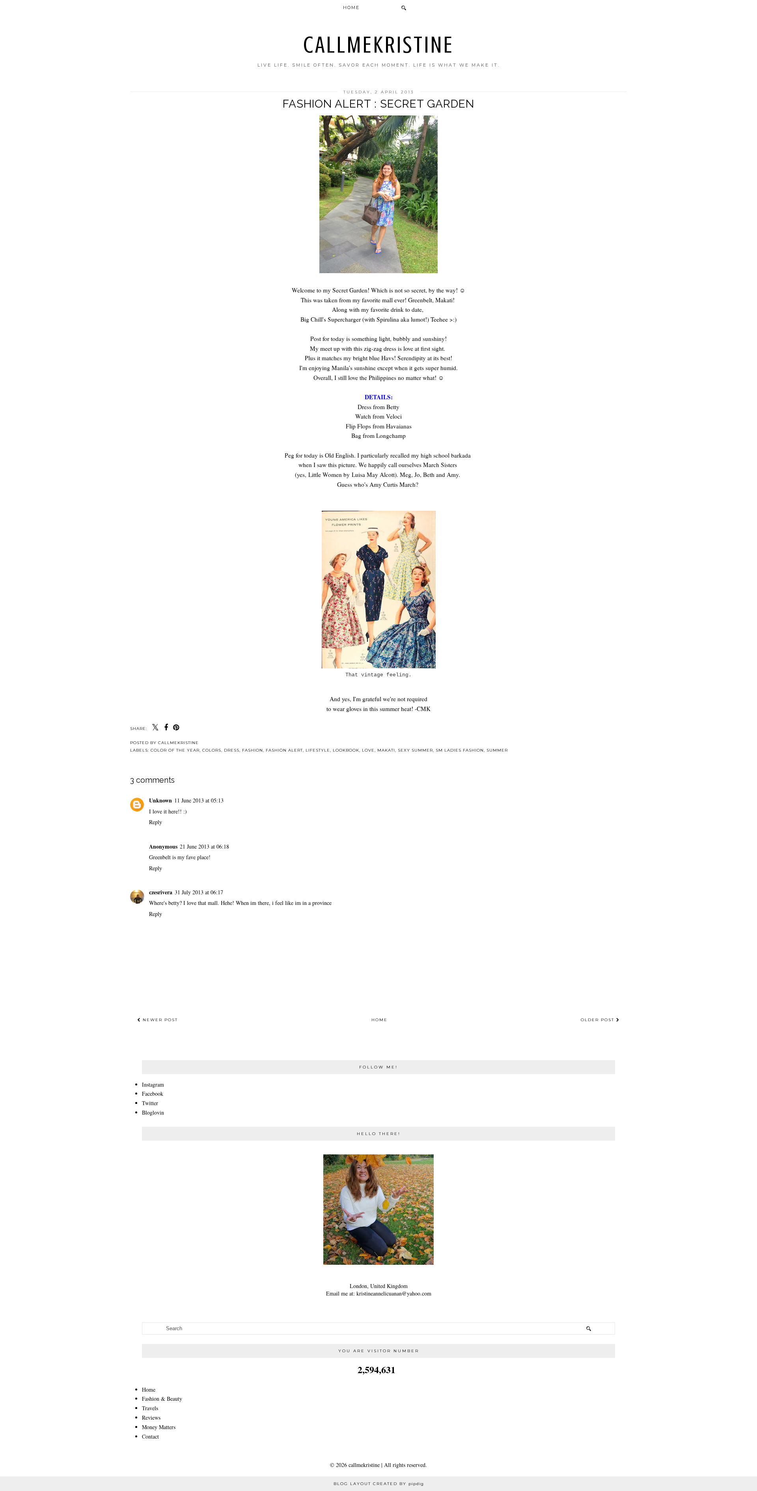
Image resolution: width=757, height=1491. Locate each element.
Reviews (151, 1417)
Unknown (160, 800)
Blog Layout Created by (379, 1483)
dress (231, 750)
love (368, 750)
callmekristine (378, 45)
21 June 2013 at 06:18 (204, 846)
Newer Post (159, 1019)
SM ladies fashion (460, 750)
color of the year (175, 750)
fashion (252, 750)
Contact (150, 1436)
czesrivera (160, 892)
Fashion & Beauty (162, 1398)
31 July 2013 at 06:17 (199, 892)
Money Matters (158, 1427)
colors (211, 750)
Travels (150, 1408)
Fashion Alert (284, 750)
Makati (386, 750)
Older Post (598, 1019)
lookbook (346, 750)
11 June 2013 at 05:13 (199, 800)
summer (497, 750)
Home (351, 7)
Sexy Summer (415, 750)
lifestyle (318, 750)
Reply (155, 822)
